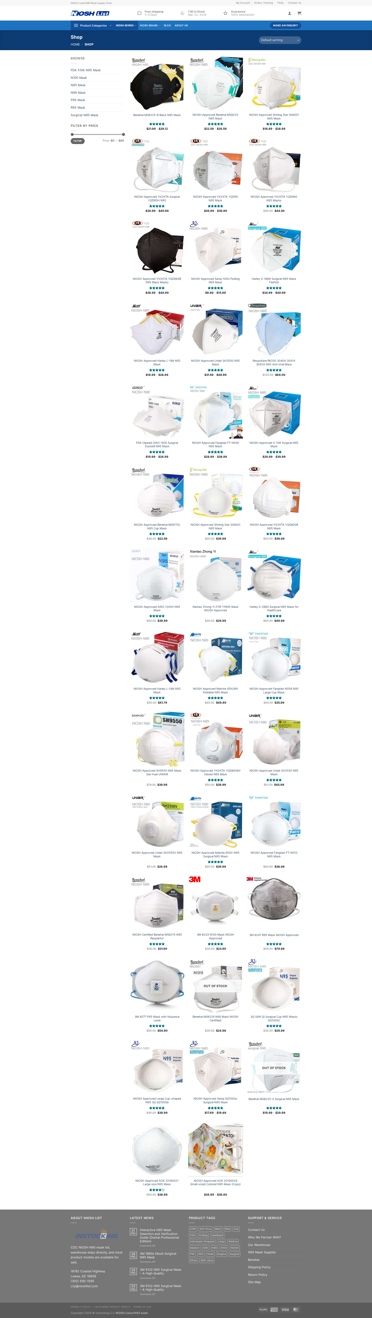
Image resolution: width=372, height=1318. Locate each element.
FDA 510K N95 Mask (86, 70)
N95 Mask (78, 85)
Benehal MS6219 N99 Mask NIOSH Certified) (216, 1018)
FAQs (280, 2)
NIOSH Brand (149, 25)
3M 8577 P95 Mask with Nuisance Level (157, 1018)
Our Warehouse (259, 1245)
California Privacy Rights (112, 1306)
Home (75, 44)
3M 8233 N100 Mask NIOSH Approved (215, 936)
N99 (214, 1247)
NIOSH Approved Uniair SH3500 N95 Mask (215, 362)
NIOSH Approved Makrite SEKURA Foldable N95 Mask (215, 690)
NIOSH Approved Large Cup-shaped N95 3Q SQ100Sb (157, 1100)
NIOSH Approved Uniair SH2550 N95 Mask (274, 772)
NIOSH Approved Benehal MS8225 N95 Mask (215, 116)
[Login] (290, 13)
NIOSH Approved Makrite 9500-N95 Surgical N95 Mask (215, 854)
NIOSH (235, 1247)
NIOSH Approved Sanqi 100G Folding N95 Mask (215, 280)
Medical (233, 1241)
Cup (236, 1228)
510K (193, 1228)
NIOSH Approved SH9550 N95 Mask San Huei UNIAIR (157, 772)
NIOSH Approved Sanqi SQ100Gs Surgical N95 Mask (215, 1100)
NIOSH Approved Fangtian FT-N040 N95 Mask (215, 444)
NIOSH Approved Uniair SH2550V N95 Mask (157, 854)
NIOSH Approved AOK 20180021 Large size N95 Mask (157, 1182)
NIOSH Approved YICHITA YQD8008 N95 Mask (274, 526)
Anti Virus (205, 1228)
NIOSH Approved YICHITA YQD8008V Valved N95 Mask (215, 772)
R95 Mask (78, 107)
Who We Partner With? (264, 1237)
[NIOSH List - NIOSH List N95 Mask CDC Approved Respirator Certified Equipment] (90, 13)
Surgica (221, 1254)
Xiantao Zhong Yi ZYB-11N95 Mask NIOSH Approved (215, 608)
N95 (205, 1247)
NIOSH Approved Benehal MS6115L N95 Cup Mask (157, 526)
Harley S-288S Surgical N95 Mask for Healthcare (274, 608)
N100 (224, 1247)
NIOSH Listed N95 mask (132, 1313)
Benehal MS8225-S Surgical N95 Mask (274, 1099)
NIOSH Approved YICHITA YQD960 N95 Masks (274, 198)
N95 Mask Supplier (262, 1252)
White (193, 1260)
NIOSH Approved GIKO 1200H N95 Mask (157, 608)
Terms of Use (142, 1306)
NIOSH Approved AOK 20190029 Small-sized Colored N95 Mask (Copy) (215, 1182)
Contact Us (294, 2)
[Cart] (299, 13)
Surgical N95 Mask (84, 115)
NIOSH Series (125, 25)
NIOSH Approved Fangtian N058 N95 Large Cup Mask (274, 690)
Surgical (234, 1254)
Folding (203, 1235)
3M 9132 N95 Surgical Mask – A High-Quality (160, 1271)
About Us (181, 25)
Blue (227, 1228)
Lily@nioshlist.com (84, 1286)
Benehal (253, 1260)
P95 (192, 1254)
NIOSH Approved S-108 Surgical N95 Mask (274, 444)
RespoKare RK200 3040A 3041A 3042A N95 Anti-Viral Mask (274, 362)
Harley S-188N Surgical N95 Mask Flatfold (274, 280)
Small (210, 1254)
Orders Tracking (263, 2)
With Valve (207, 1260)
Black (218, 1228)
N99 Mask (78, 92)
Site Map (254, 1282)
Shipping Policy (259, 1267)
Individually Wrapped (202, 1241)
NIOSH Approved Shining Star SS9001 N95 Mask (215, 526)
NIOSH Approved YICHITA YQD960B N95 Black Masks (157, 280)
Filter (78, 140)
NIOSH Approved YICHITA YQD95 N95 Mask (215, 198)
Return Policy (257, 1275)
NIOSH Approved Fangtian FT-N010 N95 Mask (274, 854)
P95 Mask (78, 100)
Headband (217, 1235)
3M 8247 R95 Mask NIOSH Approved (274, 935)
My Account (243, 2)
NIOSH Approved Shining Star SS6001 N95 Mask (274, 116)
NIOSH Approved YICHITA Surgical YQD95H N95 (157, 198)
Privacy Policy (81, 1306)
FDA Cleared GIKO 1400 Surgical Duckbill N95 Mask (157, 444)
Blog (167, 25)
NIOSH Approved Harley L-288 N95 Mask (157, 690)
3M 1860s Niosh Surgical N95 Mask (158, 1255)
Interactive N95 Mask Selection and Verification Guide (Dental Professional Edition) (159, 1235)
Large (221, 1241)
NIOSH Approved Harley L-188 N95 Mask (157, 362)
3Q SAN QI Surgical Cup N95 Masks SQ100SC (274, 1018)
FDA (192, 1235)
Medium (194, 1247)
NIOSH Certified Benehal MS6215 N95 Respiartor (157, 936)
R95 (201, 1254)
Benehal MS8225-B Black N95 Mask (157, 115)
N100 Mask (79, 78)
